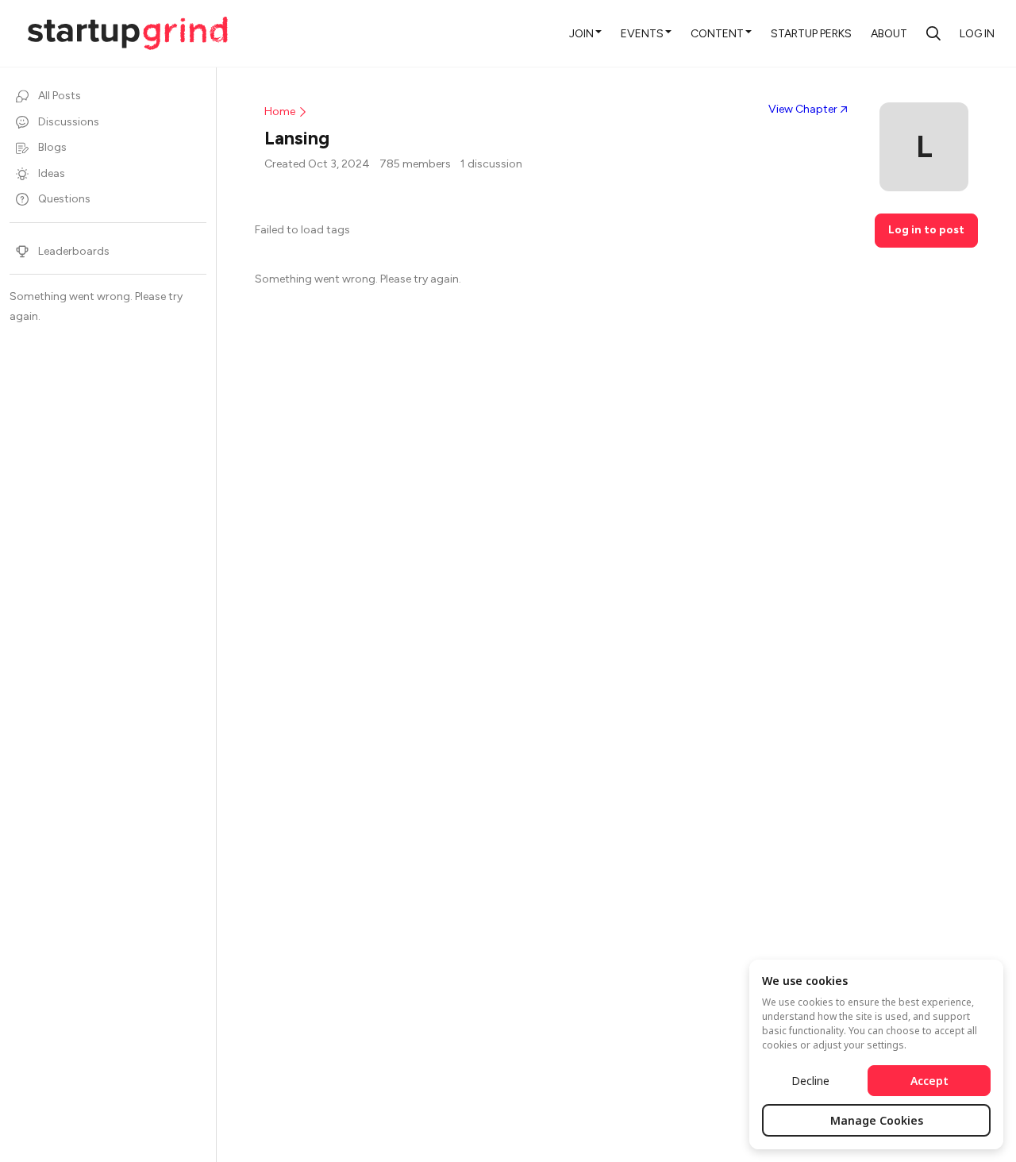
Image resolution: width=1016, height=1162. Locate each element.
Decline (810, 1080)
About (889, 33)
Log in (977, 33)
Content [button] (717, 33)
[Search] (933, 33)
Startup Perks (811, 33)
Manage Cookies (876, 1120)
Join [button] (581, 33)
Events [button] (642, 33)
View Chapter (802, 109)
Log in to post (926, 230)
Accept (929, 1080)
